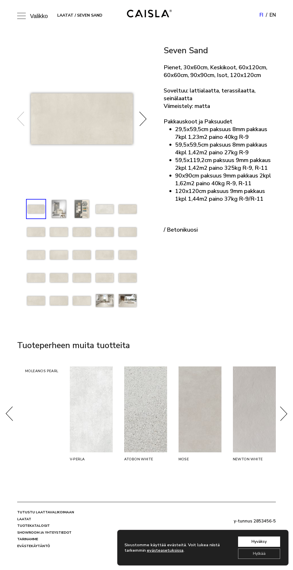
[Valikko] (23, 15)
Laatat (65, 15)
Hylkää (259, 553)
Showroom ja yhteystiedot (44, 532)
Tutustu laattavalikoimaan (45, 512)
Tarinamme (27, 539)
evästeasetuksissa (165, 550)
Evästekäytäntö (33, 546)
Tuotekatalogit (33, 525)
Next (142, 119)
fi (261, 15)
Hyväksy (259, 541)
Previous (20, 119)
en (273, 15)
